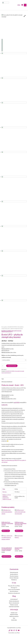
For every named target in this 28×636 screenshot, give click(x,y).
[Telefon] (9, 630)
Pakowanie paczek (14, 572)
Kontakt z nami (14, 612)
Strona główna (4, 326)
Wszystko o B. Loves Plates (14, 585)
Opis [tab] (3, 378)
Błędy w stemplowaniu (14, 603)
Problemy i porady (14, 604)
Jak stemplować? (14, 599)
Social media (14, 620)
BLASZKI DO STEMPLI (12, 326)
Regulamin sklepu (14, 614)
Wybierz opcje (5, 530)
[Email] (11, 630)
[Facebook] (14, 630)
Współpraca (14, 579)
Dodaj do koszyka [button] (6, 556)
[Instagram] (16, 630)
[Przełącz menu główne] (25, 5)
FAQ (14, 618)
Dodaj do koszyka (12, 365)
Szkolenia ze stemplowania (14, 593)
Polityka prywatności (14, 616)
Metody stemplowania (14, 601)
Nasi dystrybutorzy (14, 591)
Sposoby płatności (14, 574)
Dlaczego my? (14, 587)
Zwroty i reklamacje (14, 577)
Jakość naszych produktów (14, 589)
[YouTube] (18, 630)
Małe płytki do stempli (16, 330)
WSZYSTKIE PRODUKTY (7, 331)
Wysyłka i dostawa (14, 576)
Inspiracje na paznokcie (14, 606)
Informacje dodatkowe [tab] (7, 381)
